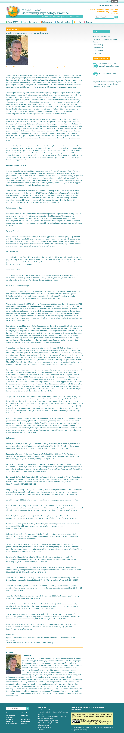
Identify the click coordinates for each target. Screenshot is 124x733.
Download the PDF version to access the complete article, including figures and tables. (37, 67)
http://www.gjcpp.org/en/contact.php (99, 723)
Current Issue (25, 719)
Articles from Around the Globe (105, 39)
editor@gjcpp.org (47, 727)
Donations (9, 719)
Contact (89, 22)
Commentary (98, 45)
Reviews (96, 42)
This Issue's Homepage (102, 36)
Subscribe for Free (64, 22)
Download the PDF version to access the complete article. (109, 64)
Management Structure (10, 716)
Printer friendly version (107, 73)
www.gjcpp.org (96, 720)
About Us (24, 713)
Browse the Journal (30, 22)
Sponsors (24, 715)
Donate (78, 22)
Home (8, 713)
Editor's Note (98, 50)
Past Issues (9, 722)
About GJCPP (13, 22)
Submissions (47, 22)
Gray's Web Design (81, 730)
